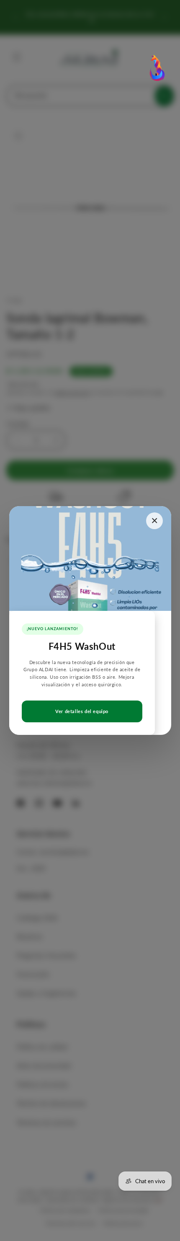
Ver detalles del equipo (81, 711)
